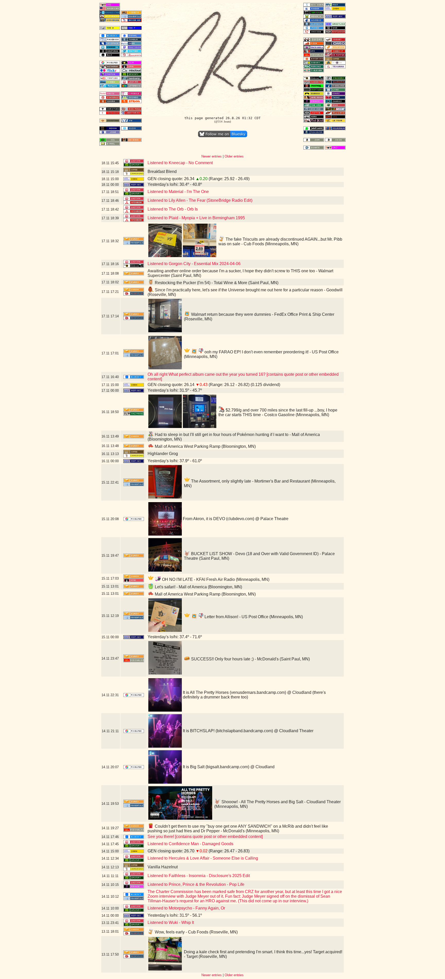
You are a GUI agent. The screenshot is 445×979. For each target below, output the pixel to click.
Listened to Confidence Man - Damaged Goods (190, 844)
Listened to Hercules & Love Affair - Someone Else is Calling (203, 858)
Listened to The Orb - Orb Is (173, 209)
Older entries (234, 156)
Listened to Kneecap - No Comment (180, 163)
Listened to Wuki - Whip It (171, 922)
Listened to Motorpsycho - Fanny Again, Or (186, 908)
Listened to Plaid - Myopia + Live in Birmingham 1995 (196, 218)
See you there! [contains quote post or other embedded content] (205, 836)
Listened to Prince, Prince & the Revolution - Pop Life (196, 884)
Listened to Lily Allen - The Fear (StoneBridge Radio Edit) (200, 200)
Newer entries (211, 156)
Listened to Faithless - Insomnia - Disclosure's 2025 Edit (199, 875)
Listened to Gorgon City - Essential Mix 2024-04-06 (194, 263)
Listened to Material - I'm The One (178, 191)
